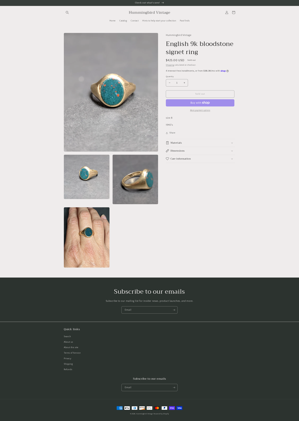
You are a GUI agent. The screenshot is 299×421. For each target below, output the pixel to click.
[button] (67, 12)
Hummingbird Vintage (144, 414)
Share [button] (172, 133)
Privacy (67, 358)
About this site (71, 347)
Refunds (68, 369)
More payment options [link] (200, 110)
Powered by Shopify (161, 414)
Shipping (170, 65)
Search (67, 336)
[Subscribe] (174, 310)
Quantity (170, 76)
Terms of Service (72, 353)
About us (68, 342)
